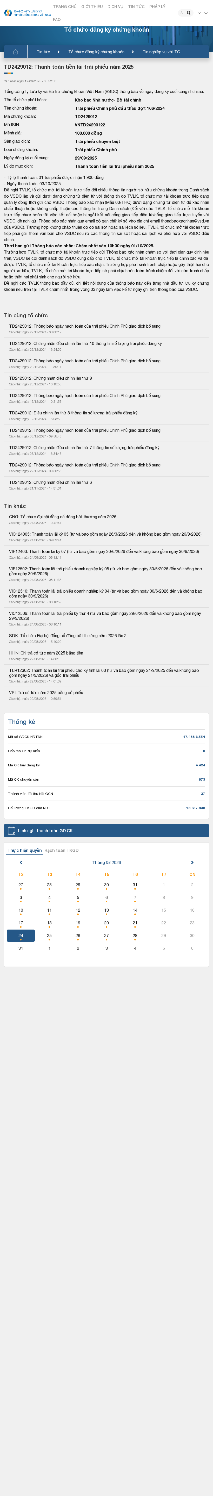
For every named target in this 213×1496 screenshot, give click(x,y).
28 (49, 884)
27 (20, 884)
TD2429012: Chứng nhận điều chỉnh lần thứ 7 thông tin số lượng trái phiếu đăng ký (84, 447)
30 (106, 884)
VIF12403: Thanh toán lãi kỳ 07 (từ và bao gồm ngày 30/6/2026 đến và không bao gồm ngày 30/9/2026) (104, 551)
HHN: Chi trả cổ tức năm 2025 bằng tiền (46, 653)
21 (135, 922)
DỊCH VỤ (115, 6)
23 (192, 922)
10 (20, 910)
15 (163, 910)
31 (135, 884)
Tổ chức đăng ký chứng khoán (96, 51)
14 (135, 910)
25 (49, 935)
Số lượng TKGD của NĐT (29, 808)
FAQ (57, 19)
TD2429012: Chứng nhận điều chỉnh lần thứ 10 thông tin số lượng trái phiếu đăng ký (85, 343)
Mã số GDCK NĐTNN (25, 737)
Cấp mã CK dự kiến (24, 751)
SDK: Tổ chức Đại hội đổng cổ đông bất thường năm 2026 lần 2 (68, 635)
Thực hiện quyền (25, 850)
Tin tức (43, 51)
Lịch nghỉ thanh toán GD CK (45, 830)
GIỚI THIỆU (92, 6)
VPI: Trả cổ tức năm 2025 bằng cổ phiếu (46, 692)
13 (106, 910)
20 (106, 922)
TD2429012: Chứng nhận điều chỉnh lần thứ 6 (50, 482)
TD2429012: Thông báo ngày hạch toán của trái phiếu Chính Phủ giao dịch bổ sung (85, 326)
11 (49, 910)
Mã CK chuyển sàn (23, 779)
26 (78, 935)
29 (78, 884)
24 (20, 935)
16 (192, 910)
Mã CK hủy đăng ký (24, 765)
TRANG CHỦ (65, 6)
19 (78, 922)
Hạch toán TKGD (61, 850)
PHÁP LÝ (157, 6)
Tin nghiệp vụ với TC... (163, 51)
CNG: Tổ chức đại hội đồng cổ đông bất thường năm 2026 (62, 516)
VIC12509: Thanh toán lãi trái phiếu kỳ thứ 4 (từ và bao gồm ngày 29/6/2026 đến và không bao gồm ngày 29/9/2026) (105, 616)
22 (163, 922)
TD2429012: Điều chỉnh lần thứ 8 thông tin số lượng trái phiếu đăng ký (73, 413)
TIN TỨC (136, 6)
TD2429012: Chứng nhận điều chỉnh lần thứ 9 (50, 378)
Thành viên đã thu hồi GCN (30, 794)
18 (49, 922)
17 (20, 922)
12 (78, 910)
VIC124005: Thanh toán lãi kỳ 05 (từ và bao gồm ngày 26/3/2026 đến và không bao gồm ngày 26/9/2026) (105, 534)
